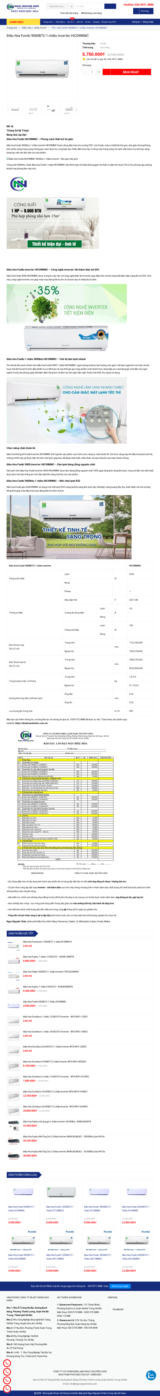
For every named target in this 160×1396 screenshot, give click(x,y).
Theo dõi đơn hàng (69, 13)
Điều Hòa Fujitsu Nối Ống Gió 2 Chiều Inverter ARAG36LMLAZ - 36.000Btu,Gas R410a (64, 1151)
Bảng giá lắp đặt (50, 28)
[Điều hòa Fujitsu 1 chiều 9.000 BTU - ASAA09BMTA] (14, 991)
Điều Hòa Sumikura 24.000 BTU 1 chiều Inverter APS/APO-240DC (55, 1046)
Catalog (96, 22)
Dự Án (70, 21)
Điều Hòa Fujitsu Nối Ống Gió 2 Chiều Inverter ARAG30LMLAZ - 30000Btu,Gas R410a (64, 1136)
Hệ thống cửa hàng (92, 13)
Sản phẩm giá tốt (20, 933)
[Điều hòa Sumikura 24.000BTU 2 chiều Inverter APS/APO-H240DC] (14, 1111)
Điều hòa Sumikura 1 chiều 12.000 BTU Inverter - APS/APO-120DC (55, 1016)
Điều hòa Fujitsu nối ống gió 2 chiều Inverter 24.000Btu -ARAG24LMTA (57, 1121)
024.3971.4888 (115, 59)
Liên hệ (79, 22)
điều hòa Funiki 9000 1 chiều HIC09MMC (56, 365)
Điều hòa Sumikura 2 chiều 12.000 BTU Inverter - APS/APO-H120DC (56, 1076)
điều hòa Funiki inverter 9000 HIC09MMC (40, 470)
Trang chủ (47, 22)
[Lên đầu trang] (154, 1387)
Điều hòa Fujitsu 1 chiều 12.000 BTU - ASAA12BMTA (48, 956)
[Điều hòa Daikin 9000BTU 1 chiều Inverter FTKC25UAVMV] (14, 976)
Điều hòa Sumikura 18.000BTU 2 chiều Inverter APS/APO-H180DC (55, 1091)
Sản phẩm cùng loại (22, 1174)
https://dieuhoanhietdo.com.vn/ (31, 723)
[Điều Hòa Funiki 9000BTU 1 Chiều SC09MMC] (14, 1006)
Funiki (101, 145)
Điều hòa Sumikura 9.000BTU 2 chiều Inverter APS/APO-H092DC (54, 1061)
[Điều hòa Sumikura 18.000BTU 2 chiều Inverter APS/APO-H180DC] (14, 1096)
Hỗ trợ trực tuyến (120, 1286)
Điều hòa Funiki (15, 269)
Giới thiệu (59, 22)
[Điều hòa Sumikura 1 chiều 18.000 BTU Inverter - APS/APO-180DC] (14, 1036)
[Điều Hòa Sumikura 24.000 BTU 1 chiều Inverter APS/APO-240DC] (14, 1051)
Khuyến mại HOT (108, 22)
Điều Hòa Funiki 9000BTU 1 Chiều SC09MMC (44, 1001)
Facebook (117, 1309)
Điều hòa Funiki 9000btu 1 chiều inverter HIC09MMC (32, 145)
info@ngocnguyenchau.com (83, 1384)
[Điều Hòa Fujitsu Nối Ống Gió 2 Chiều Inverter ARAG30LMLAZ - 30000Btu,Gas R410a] (14, 1141)
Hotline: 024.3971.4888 (138, 4)
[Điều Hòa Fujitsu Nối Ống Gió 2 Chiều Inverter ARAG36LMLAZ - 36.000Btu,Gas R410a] (14, 1156)
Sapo (123, 1393)
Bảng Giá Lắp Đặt (16, 134)
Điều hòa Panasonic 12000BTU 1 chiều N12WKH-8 (47, 942)
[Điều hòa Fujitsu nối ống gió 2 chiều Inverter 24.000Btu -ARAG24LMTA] (14, 1126)
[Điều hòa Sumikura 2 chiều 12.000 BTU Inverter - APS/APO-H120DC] (14, 1081)
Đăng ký (136, 22)
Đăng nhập (148, 22)
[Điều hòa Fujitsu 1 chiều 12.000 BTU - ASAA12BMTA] (14, 961)
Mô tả (10, 126)
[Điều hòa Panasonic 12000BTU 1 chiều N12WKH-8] (14, 946)
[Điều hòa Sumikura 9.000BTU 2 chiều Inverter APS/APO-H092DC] (14, 1066)
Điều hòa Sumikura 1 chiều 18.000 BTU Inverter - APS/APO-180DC (55, 1031)
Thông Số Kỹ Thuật (18, 130)
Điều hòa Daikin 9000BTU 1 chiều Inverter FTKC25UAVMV (51, 971)
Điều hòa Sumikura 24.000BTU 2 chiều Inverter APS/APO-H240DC (55, 1106)
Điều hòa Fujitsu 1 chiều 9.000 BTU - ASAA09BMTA (48, 986)
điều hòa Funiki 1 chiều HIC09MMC (48, 165)
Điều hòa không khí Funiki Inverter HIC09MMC (28, 454)
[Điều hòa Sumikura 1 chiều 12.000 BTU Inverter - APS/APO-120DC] (14, 1021)
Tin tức (88, 22)
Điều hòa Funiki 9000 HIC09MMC (22, 276)
